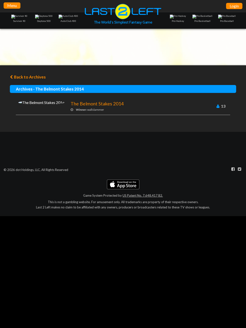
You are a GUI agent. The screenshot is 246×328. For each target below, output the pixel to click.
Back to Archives (29, 76)
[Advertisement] (123, 47)
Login (234, 6)
